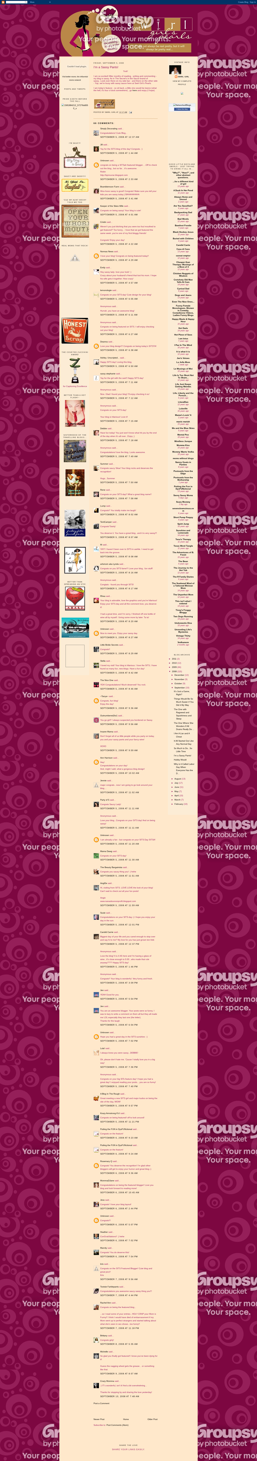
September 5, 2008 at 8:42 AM (119, 673)
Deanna (104, 341)
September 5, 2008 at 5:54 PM (119, 999)
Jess (102, 1200)
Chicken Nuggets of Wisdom (183, 274)
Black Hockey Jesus (183, 232)
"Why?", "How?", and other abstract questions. (183, 175)
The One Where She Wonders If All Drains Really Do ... (184, 726)
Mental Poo (183, 434)
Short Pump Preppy (183, 517)
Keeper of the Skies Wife (111, 206)
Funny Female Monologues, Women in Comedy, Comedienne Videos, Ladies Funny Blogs (183, 310)
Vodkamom (183, 642)
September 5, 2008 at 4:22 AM (119, 244)
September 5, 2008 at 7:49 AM (119, 456)
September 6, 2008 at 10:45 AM (119, 1192)
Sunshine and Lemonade (183, 531)
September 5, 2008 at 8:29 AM (119, 653)
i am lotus (183, 338)
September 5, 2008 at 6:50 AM (119, 366)
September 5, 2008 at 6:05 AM (119, 299)
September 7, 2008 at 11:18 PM (119, 1328)
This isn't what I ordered (183, 602)
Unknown (104, 160)
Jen (102, 990)
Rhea (102, 596)
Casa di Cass (183, 249)
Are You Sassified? (183, 206)
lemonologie (106, 290)
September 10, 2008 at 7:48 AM (119, 1396)
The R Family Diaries (183, 577)
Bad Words (183, 219)
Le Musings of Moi (183, 369)
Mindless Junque (183, 441)
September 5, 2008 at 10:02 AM (119, 773)
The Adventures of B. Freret (183, 553)
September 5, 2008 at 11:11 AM (119, 808)
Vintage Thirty (183, 636)
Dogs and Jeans (183, 295)
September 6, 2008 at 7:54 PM (119, 1256)
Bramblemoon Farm (109, 186)
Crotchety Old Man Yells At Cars (183, 280)
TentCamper (106, 522)
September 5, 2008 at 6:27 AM (119, 334)
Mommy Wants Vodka (183, 452)
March (177, 799)
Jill (101, 144)
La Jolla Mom (183, 362)
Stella (102, 661)
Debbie (103, 428)
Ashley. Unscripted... (109, 358)
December (179, 675)
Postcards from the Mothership (183, 478)
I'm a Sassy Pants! (182, 755)
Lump (103, 506)
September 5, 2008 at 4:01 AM (119, 214)
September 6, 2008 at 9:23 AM (119, 1138)
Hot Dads (183, 328)
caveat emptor (183, 255)
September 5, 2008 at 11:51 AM (119, 876)
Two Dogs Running (183, 616)
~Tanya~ (104, 696)
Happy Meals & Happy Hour (183, 320)
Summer (104, 464)
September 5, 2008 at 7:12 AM (119, 398)
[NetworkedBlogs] (182, 105)
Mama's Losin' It (183, 415)
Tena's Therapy (183, 539)
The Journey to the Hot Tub (183, 569)
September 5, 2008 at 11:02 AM (119, 792)
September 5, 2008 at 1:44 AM (119, 153)
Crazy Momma (107, 1381)
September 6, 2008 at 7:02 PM (119, 1240)
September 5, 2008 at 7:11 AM (119, 382)
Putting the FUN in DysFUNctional (116, 1129)
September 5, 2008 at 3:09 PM (119, 983)
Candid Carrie (106, 932)
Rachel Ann (105, 1303)
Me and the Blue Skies (183, 428)
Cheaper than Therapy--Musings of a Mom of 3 (183, 264)
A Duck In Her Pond (183, 190)
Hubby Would (180, 760)
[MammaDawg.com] (76, 637)
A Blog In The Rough (110, 1094)
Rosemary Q (106, 1161)
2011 (174, 659)
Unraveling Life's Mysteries (183, 630)
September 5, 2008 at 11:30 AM (119, 860)
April (176, 795)
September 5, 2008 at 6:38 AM (119, 350)
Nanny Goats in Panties (183, 463)
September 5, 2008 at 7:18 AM (119, 440)
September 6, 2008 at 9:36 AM (119, 1173)
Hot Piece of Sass (183, 334)
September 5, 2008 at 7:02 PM (119, 1041)
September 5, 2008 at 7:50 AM (119, 482)
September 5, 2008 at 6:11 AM (119, 315)
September (179, 687)
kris (102, 1264)
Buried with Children (183, 238)
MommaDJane (107, 1180)
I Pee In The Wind (183, 345)
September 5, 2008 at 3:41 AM (119, 198)
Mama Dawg (106, 851)
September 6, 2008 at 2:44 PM (119, 1208)
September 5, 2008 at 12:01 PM (119, 924)
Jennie (103, 780)
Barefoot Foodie (183, 225)
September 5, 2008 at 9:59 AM (119, 750)
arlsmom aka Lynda (109, 564)
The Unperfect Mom (183, 594)
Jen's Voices (183, 358)
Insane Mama (106, 731)
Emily (102, 267)
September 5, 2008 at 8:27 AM (119, 637)
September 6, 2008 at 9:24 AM (119, 1154)
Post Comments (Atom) (117, 1425)
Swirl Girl (183, 77)
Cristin (103, 222)
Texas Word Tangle (183, 546)
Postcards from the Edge (183, 472)
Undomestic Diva (183, 623)
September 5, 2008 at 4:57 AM (119, 283)
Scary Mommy (183, 502)
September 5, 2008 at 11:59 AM (119, 905)
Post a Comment (101, 1403)
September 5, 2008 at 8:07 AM (119, 537)
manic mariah (183, 421)
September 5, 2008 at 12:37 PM (119, 944)
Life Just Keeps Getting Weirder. (183, 385)
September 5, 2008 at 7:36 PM (119, 1067)
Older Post (153, 1419)
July (176, 783)
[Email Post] (130, 112)
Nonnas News (106, 251)
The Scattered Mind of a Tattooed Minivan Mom (183, 585)
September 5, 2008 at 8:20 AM (119, 621)
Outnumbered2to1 (108, 715)
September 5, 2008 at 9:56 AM (119, 724)
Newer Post (99, 1419)
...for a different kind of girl (183, 182)
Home (126, 1419)
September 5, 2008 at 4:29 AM (119, 260)
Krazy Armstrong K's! (110, 1113)
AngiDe (103, 883)
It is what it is (183, 351)
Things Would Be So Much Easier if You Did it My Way (184, 702)
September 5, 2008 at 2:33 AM (119, 179)
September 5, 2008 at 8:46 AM (119, 689)
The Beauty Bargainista (111, 867)
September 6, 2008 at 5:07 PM (119, 1224)
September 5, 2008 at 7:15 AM (119, 421)
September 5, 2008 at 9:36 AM (119, 708)
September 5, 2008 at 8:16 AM (119, 572)
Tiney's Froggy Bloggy (183, 611)
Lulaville (183, 408)
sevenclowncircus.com (183, 509)
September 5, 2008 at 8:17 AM (119, 588)
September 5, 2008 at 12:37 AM (119, 137)
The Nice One (106, 680)
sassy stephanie (107, 373)
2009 (174, 667)
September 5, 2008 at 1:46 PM (119, 967)
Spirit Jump (183, 524)
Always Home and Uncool (183, 198)
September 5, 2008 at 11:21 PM (119, 1122)
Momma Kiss (183, 445)
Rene (102, 490)
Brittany (103, 1335)
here (135, 90)
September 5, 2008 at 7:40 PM (119, 1086)
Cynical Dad (183, 288)
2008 (174, 671)
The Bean (183, 561)
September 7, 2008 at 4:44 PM (119, 1295)
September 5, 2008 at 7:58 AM (119, 498)
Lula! (102, 1048)
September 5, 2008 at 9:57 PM (119, 1105)
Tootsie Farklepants (109, 1286)
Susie (102, 913)
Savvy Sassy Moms (183, 495)
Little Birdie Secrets (109, 645)
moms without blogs (183, 458)
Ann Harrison (106, 758)
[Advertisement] (75, 125)
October (178, 683)
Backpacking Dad (183, 212)
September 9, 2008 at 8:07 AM (119, 1373)
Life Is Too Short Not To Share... (183, 376)
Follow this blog (182, 109)
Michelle (104, 1351)
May (176, 791)
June (177, 787)
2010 (174, 663)
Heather (104, 1232)
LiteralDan (183, 402)
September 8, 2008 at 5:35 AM (119, 1344)
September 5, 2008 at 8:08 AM (119, 556)
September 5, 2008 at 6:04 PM (119, 1025)
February (179, 804)
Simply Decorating (108, 128)
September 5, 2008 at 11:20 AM (119, 844)
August (178, 779)
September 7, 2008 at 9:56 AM (119, 1279)
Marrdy (103, 1248)
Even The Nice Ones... (183, 301)
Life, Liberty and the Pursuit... (183, 394)
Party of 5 (104, 800)
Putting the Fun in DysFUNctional (183, 487)
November (179, 679)
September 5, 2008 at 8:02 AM (119, 514)
